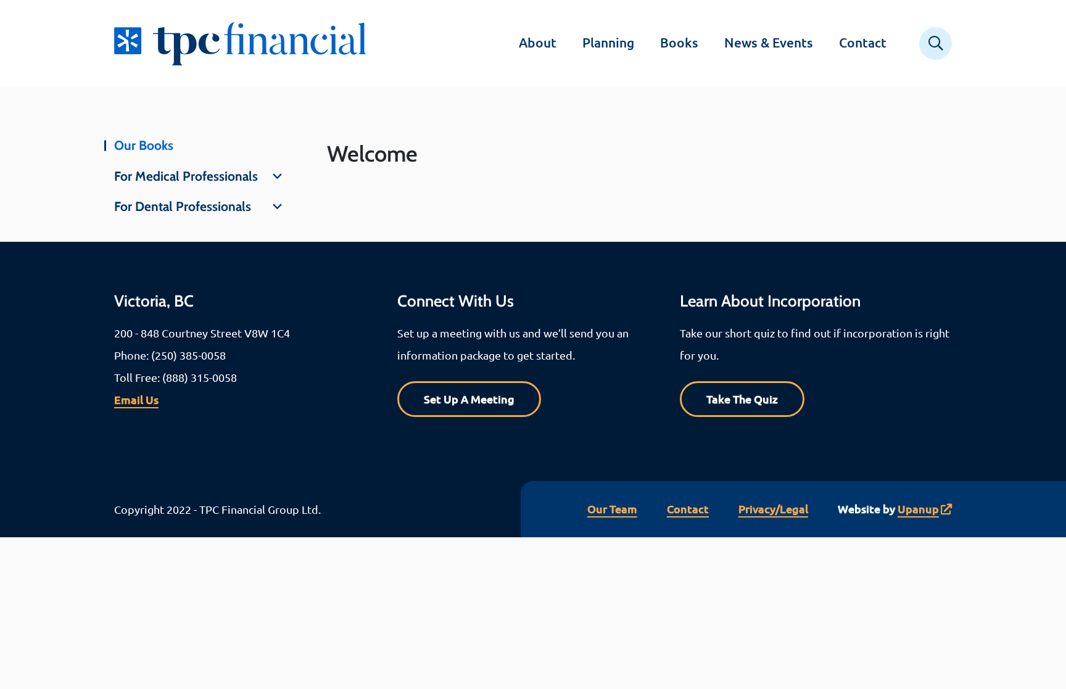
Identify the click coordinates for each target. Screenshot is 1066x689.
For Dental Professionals (182, 206)
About (537, 42)
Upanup (918, 508)
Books (679, 42)
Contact (862, 42)
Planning (608, 42)
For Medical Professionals (186, 176)
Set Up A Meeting (469, 399)
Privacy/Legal (773, 508)
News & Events (768, 42)
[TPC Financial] (248, 43)
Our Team (612, 508)
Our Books (143, 145)
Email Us (136, 399)
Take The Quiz (742, 399)
